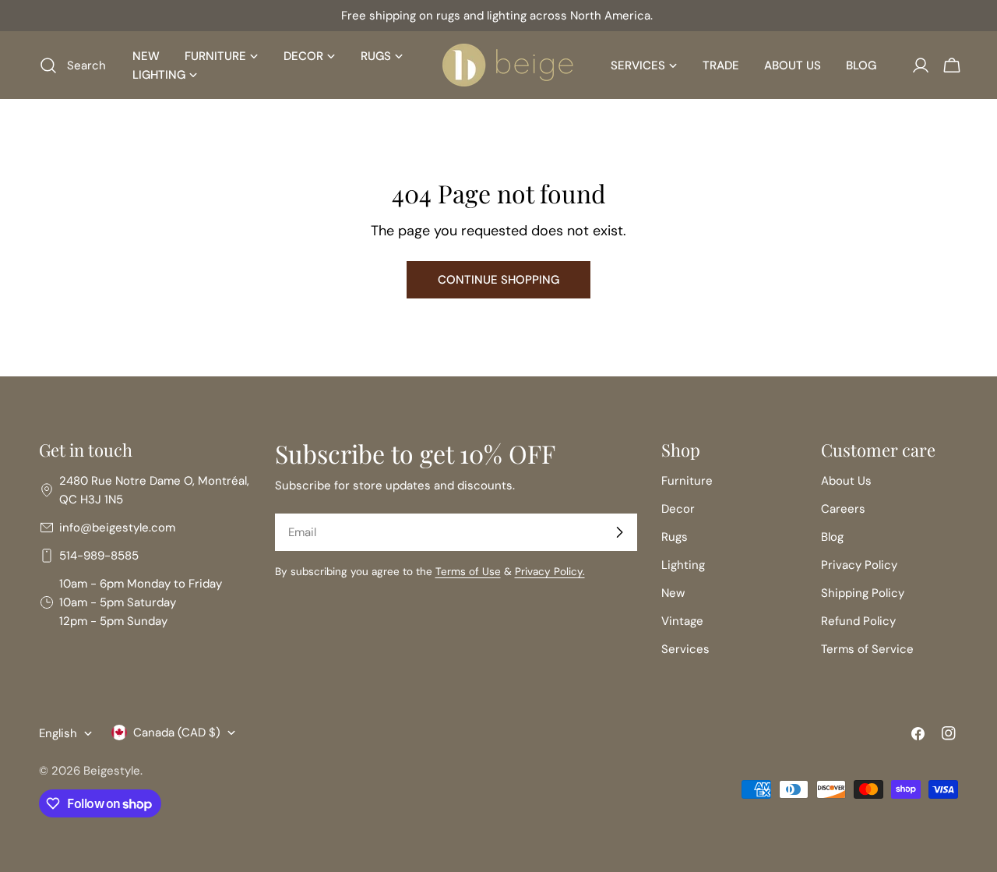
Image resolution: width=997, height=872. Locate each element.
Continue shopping (498, 280)
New (673, 593)
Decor (678, 509)
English (58, 733)
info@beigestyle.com (117, 527)
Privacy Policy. (550, 571)
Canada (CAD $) (176, 732)
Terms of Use (468, 571)
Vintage (682, 621)
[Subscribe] (619, 532)
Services (685, 649)
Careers (843, 509)
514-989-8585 (99, 555)
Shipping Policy (862, 593)
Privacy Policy (859, 565)
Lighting (683, 565)
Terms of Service (867, 649)
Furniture (687, 481)
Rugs (674, 537)
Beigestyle (111, 770)
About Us (846, 481)
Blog (832, 537)
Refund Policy (858, 621)
